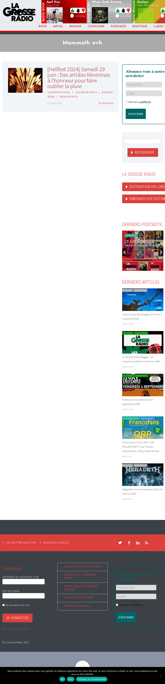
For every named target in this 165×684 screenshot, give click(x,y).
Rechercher (144, 152)
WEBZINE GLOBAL (147, 418)
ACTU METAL (127, 290)
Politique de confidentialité (92, 679)
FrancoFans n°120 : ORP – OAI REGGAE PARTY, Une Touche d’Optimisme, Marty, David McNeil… (142, 447)
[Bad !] (83, 10)
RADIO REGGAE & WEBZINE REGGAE (81, 588)
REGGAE (75, 26)
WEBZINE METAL (140, 290)
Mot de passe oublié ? (16, 629)
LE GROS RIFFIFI (131, 235)
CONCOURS (96, 26)
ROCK (43, 26)
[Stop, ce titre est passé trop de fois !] (77, 10)
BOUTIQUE (139, 26)
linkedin (138, 543)
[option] (142, 251)
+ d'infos (80, 16)
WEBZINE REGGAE (141, 333)
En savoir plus (106, 103)
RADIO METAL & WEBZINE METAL (80, 577)
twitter (120, 543)
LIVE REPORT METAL (58, 92)
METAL (58, 26)
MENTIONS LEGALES (56, 542)
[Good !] (72, 10)
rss (146, 543)
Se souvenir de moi (17, 605)
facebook (129, 543)
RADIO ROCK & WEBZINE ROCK (83, 567)
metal (88, 12)
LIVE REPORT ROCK (86, 92)
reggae (134, 12)
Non (70, 679)
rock (43, 12)
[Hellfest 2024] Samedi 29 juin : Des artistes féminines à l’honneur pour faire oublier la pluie (78, 78)
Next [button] (161, 252)
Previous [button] (124, 252)
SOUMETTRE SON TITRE (21, 542)
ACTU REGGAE (127, 333)
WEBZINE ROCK (69, 96)
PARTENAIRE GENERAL (130, 418)
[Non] (161, 675)
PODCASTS (118, 26)
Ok (62, 679)
